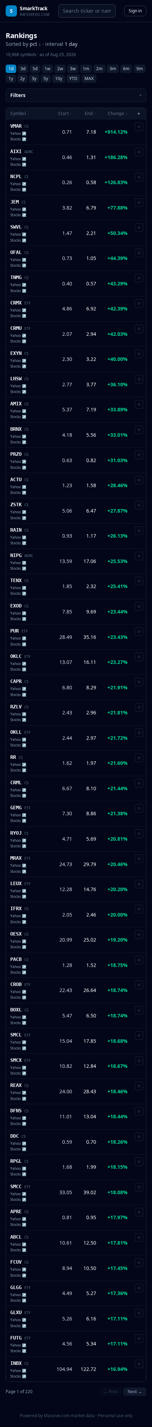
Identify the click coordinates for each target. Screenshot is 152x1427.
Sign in (135, 11)
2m (99, 69)
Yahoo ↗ (18, 133)
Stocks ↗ (18, 139)
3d (23, 69)
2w (60, 69)
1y (10, 78)
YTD (73, 78)
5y (45, 78)
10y (58, 78)
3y (34, 78)
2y (22, 78)
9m (139, 69)
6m (126, 69)
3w (73, 69)
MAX (89, 78)
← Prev (111, 1392)
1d (10, 69)
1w (47, 69)
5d (35, 69)
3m (113, 69)
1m (86, 69)
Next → (135, 1392)
